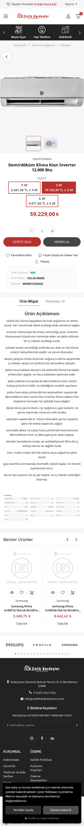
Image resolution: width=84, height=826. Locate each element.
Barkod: (16, 283)
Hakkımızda (11, 759)
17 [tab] (66, 654)
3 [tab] (22, 654)
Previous (3, 32)
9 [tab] (40, 654)
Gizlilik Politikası (41, 759)
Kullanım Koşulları (36, 768)
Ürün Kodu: (18, 278)
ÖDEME (35, 751)
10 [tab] (44, 654)
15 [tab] (59, 654)
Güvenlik (9, 766)
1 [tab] (15, 654)
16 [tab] (62, 654)
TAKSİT (41, 178)
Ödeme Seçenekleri (38, 778)
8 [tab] (37, 654)
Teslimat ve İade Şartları (14, 774)
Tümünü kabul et (60, 810)
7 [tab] (34, 654)
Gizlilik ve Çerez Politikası (43, 818)
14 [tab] (56, 654)
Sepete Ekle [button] (22, 242)
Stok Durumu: (19, 272)
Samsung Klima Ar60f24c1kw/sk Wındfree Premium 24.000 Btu (62, 608)
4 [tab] (25, 654)
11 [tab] (47, 654)
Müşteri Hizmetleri (33, 4)
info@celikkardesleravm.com (44, 698)
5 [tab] (28, 654)
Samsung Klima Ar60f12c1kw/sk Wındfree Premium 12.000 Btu (21, 608)
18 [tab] (69, 654)
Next (80, 32)
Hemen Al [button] (62, 242)
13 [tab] (53, 654)
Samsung (21, 600)
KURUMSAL (12, 751)
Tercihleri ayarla (23, 810)
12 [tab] (50, 654)
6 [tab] (31, 654)
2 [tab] (18, 654)
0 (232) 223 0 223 (44, 692)
